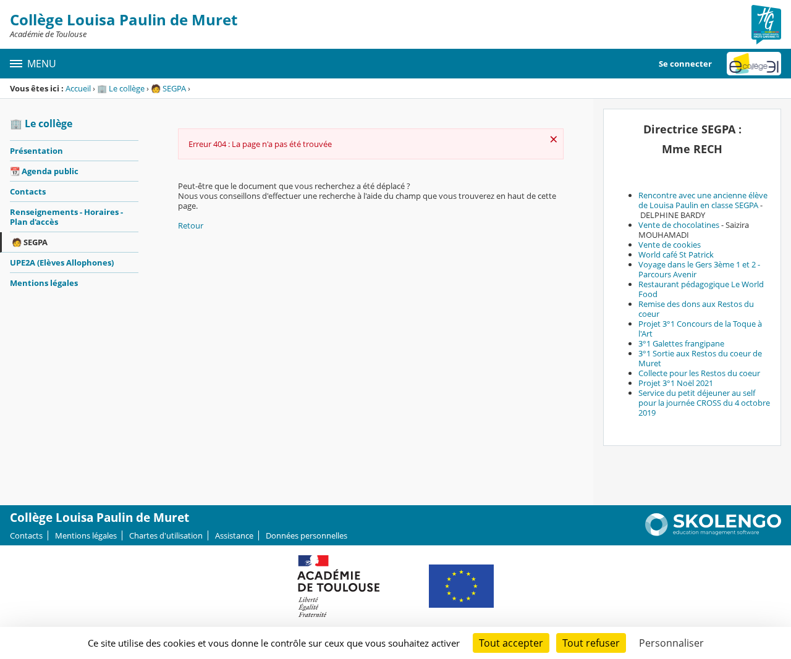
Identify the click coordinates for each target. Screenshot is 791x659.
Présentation (36, 150)
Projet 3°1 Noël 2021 (675, 382)
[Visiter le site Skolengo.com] (713, 533)
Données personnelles (306, 535)
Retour (190, 225)
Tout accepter (511, 643)
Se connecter (685, 63)
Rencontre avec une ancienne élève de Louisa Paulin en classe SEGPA (703, 200)
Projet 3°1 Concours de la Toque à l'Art (700, 328)
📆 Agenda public (44, 171)
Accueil (78, 88)
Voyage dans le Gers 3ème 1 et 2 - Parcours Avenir (699, 269)
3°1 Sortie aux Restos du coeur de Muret (700, 358)
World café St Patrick (676, 254)
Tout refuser (591, 643)
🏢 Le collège (121, 88)
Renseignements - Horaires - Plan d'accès (66, 216)
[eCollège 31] (754, 63)
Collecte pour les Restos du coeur (699, 373)
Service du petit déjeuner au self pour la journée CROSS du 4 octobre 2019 (704, 402)
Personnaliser (671, 643)
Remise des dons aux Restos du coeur (696, 308)
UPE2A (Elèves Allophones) (62, 262)
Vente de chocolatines (678, 224)
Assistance (234, 535)
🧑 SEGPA (168, 88)
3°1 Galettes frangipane (681, 343)
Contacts (28, 191)
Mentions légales (44, 282)
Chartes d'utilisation (166, 535)
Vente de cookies (669, 244)
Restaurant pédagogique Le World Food (701, 289)
